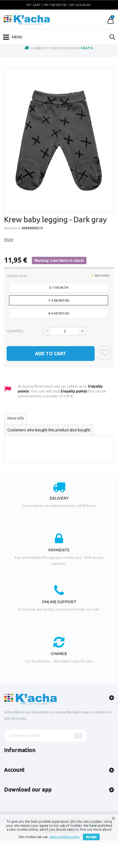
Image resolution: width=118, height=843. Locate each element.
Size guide (101, 275)
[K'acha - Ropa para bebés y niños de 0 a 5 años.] (27, 20)
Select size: (17, 276)
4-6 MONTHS (58, 313)
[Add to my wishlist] (104, 353)
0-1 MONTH (58, 287)
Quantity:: (15, 331)
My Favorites (55, 5)
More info (15, 418)
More (8, 239)
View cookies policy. (64, 837)
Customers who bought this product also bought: (49, 430)
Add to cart (50, 353)
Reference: (12, 228)
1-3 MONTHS (58, 300)
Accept (91, 837)
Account (14, 770)
